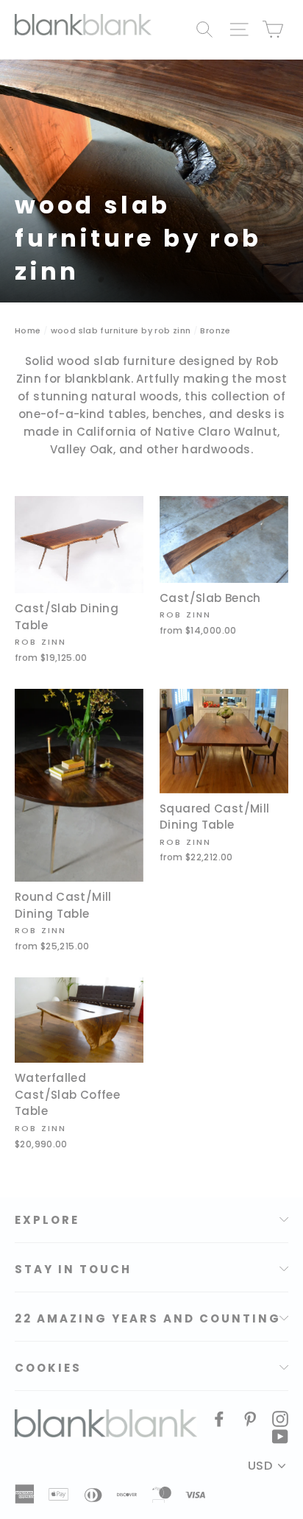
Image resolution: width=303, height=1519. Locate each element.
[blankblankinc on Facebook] (219, 1419)
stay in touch (73, 1269)
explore (47, 1220)
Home (28, 330)
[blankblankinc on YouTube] (280, 1436)
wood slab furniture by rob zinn (121, 330)
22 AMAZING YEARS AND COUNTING (148, 1318)
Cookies (48, 1367)
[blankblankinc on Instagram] (280, 1419)
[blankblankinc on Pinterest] (250, 1419)
